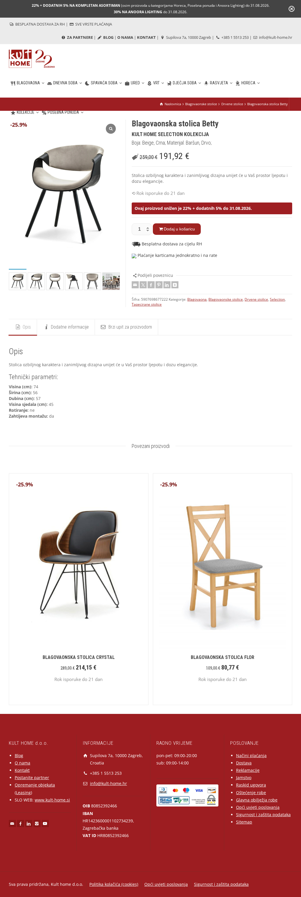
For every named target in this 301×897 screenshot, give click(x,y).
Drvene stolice (256, 299)
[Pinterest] (159, 284)
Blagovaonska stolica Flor (222, 657)
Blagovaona (197, 299)
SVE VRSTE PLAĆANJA (93, 24)
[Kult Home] (32, 58)
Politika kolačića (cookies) (113, 884)
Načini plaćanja (251, 755)
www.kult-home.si (52, 800)
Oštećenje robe (251, 792)
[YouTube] (45, 823)
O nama (22, 763)
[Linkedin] (166, 284)
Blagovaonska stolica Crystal (79, 657)
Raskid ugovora (251, 785)
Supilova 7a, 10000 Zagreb (188, 37)
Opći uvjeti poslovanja (258, 807)
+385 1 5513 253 (234, 37)
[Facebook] (151, 284)
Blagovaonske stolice (225, 299)
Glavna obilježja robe (256, 800)
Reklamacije (248, 770)
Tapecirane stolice (147, 304)
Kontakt (22, 770)
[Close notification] (291, 8)
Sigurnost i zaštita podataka (263, 814)
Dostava (244, 763)
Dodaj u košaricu (179, 229)
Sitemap (244, 822)
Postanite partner (32, 777)
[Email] (135, 284)
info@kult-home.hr (275, 37)
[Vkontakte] (174, 284)
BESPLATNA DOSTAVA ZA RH (39, 24)
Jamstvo (243, 777)
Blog (19, 755)
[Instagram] (37, 823)
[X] (143, 284)
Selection (277, 299)
